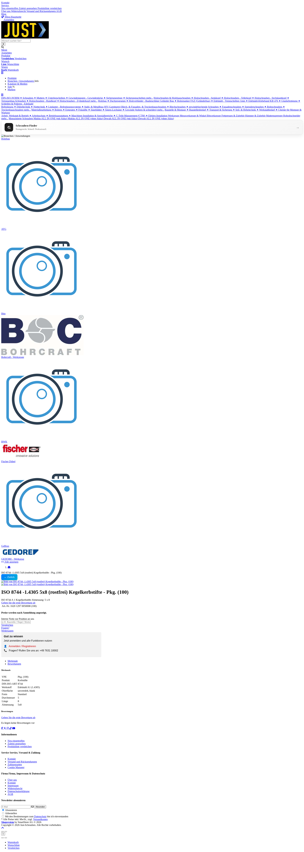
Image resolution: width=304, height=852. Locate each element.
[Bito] (41, 310)
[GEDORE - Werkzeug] (21, 556)
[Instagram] (8, 728)
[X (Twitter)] (5, 728)
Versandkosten (40, 819)
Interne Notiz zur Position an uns (17, 619)
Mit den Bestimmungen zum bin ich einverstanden (36, 816)
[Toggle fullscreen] (5, 831)
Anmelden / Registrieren (22, 646)
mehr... (149, 98)
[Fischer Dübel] (21, 458)
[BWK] (41, 438)
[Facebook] (2, 728)
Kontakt (5, 2)
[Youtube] (13, 728)
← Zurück (9, 577)
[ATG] (41, 226)
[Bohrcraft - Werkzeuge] (42, 354)
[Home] (9, 567)
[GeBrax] (41, 543)
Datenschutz (40, 816)
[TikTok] (11, 728)
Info (37, 81)
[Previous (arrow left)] (2, 837)
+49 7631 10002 (49, 650)
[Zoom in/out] (2, 831)
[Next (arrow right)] (5, 837)
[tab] (13, 842)
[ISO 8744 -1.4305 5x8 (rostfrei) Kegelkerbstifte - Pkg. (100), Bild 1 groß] (37, 581)
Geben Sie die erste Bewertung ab (18, 602)
